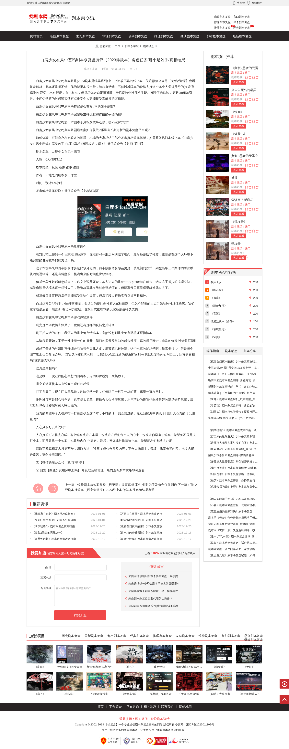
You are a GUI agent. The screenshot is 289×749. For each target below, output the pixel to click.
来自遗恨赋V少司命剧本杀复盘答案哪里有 (154, 583)
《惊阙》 (237, 112)
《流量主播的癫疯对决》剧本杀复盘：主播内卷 (237, 511)
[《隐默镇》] (219, 654)
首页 (100, 706)
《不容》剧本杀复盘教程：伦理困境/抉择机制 (236, 505)
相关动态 (150, 706)
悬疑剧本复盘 (222, 16)
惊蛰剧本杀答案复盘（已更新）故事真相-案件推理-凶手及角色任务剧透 (127, 484)
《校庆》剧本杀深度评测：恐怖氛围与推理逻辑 (237, 480)
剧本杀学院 (132, 46)
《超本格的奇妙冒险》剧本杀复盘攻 (140, 532)
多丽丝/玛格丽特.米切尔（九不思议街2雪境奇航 (237, 418)
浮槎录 (236, 243)
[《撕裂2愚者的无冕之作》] (217, 74)
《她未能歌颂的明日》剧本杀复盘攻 (140, 520)
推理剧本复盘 (222, 27)
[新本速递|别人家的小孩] (99, 654)
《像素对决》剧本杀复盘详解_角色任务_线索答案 (238, 449)
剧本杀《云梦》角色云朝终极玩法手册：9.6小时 (237, 517)
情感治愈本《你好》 (223, 321)
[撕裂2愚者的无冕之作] (217, 162)
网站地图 (185, 706)
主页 (117, 46)
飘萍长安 (216, 282)
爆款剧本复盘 (65, 46)
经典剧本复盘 (241, 27)
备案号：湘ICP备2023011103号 (194, 724)
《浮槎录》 (239, 222)
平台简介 (115, 706)
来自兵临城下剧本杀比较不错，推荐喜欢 (153, 591)
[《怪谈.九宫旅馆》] (189, 681)
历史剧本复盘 (39, 46)
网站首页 (36, 36)
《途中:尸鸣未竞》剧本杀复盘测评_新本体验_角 (237, 536)
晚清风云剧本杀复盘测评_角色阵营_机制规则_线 (238, 380)
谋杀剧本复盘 (241, 22)
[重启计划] (159, 654)
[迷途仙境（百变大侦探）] (69, 654)
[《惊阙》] (217, 118)
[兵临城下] (69, 681)
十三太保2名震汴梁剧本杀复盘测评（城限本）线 (238, 367)
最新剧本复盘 (242, 36)
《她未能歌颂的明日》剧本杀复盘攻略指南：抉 (237, 498)
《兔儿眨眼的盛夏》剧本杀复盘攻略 (54, 520)
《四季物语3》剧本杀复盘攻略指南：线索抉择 (236, 430)
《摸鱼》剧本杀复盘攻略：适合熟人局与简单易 (237, 542)
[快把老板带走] (99, 681)
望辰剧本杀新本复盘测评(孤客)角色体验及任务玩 (238, 455)
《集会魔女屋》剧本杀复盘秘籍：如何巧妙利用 (237, 555)
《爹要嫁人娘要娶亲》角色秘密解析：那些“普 (236, 461)
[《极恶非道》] (129, 681)
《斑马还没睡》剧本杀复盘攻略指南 (140, 538)
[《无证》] (249, 654)
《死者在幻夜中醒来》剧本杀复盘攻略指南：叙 (237, 361)
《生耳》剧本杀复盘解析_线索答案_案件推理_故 (238, 399)
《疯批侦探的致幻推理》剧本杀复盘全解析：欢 (237, 486)
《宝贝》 (216, 337)
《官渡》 (216, 313)
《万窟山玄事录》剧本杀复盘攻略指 (140, 513)
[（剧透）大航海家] (219, 681)
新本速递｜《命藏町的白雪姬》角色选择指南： (237, 392)
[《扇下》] (40, 681)
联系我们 (167, 706)
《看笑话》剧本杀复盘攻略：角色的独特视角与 (237, 405)
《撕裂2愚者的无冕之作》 (48, 532)
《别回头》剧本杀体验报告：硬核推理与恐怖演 (237, 411)
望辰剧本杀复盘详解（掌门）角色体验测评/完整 (237, 386)
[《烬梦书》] (217, 140)
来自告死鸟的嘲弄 (243, 90)
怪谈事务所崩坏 (242, 200)
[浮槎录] (217, 250)
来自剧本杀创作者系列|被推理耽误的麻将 (153, 606)
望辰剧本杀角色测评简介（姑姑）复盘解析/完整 (237, 523)
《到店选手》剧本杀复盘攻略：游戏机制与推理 (237, 474)
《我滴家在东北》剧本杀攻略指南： (54, 513)
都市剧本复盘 (216, 36)
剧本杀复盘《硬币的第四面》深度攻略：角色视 (237, 549)
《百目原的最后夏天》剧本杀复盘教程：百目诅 (237, 436)
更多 (85, 46)
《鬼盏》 (216, 297)
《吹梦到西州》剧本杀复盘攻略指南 (54, 538)
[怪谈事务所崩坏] (217, 206)
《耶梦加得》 (219, 305)
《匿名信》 (217, 290)
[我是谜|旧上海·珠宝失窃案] (189, 654)
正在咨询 (132, 706)
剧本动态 (148, 46)
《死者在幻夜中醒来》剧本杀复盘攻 (140, 526)
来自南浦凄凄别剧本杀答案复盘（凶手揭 (153, 576)
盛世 (234, 178)
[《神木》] (129, 654)
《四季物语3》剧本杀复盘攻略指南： (55, 526)
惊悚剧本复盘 (222, 22)
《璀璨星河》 (219, 329)
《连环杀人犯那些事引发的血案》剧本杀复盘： (237, 442)
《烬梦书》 (239, 134)
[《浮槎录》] (217, 228)
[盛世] (217, 184)
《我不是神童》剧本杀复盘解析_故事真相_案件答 (238, 467)
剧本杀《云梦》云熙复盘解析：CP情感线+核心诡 (238, 374)
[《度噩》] (40, 654)
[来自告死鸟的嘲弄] (217, 96)
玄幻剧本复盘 (241, 16)
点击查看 (238, 82)
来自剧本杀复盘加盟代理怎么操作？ (150, 598)
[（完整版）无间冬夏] (159, 681)
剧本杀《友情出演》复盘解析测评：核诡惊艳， (237, 530)
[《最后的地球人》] (249, 681)
